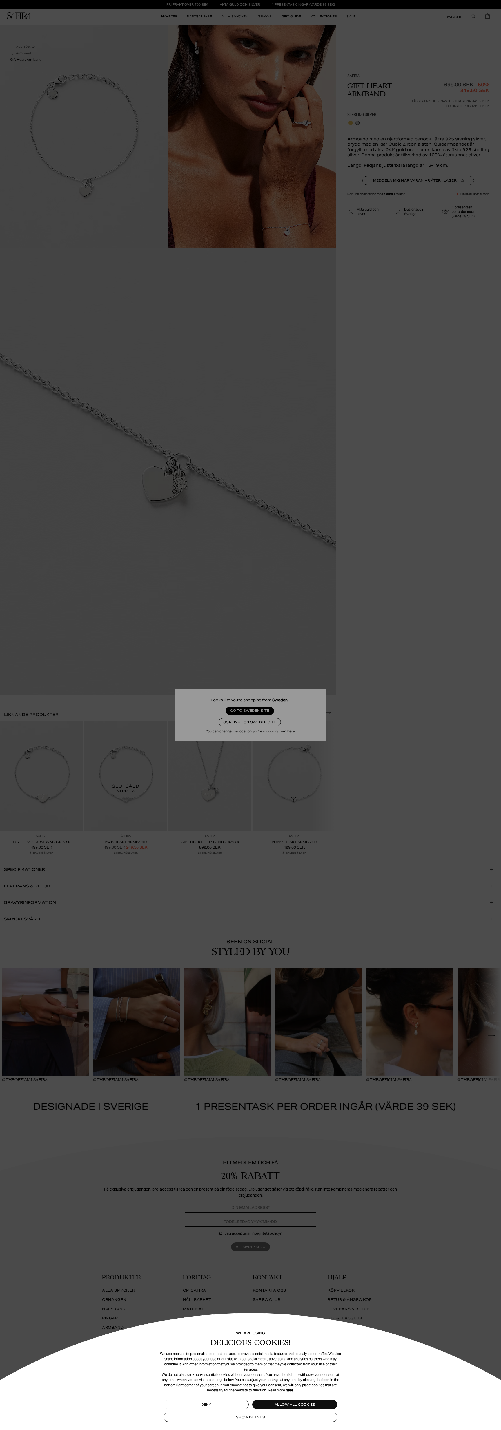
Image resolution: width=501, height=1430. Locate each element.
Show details (250, 1417)
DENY (206, 1404)
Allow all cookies (295, 1404)
